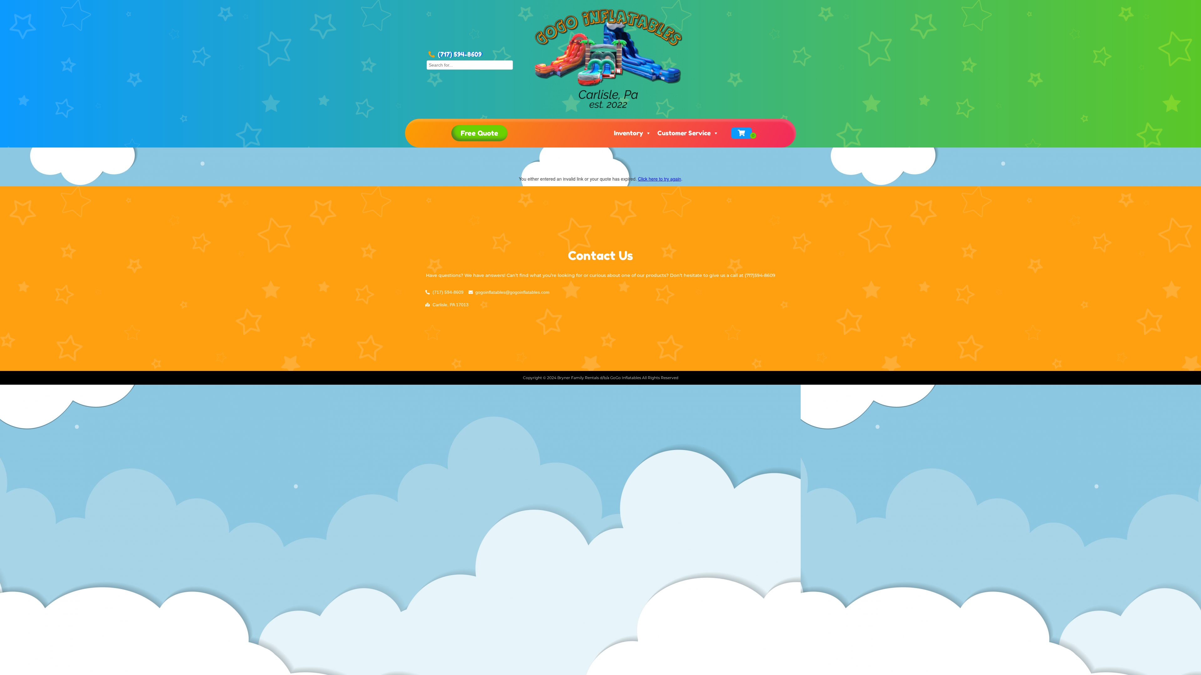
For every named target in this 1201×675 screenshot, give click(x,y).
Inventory (628, 133)
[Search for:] (470, 64)
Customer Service (684, 133)
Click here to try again (659, 179)
